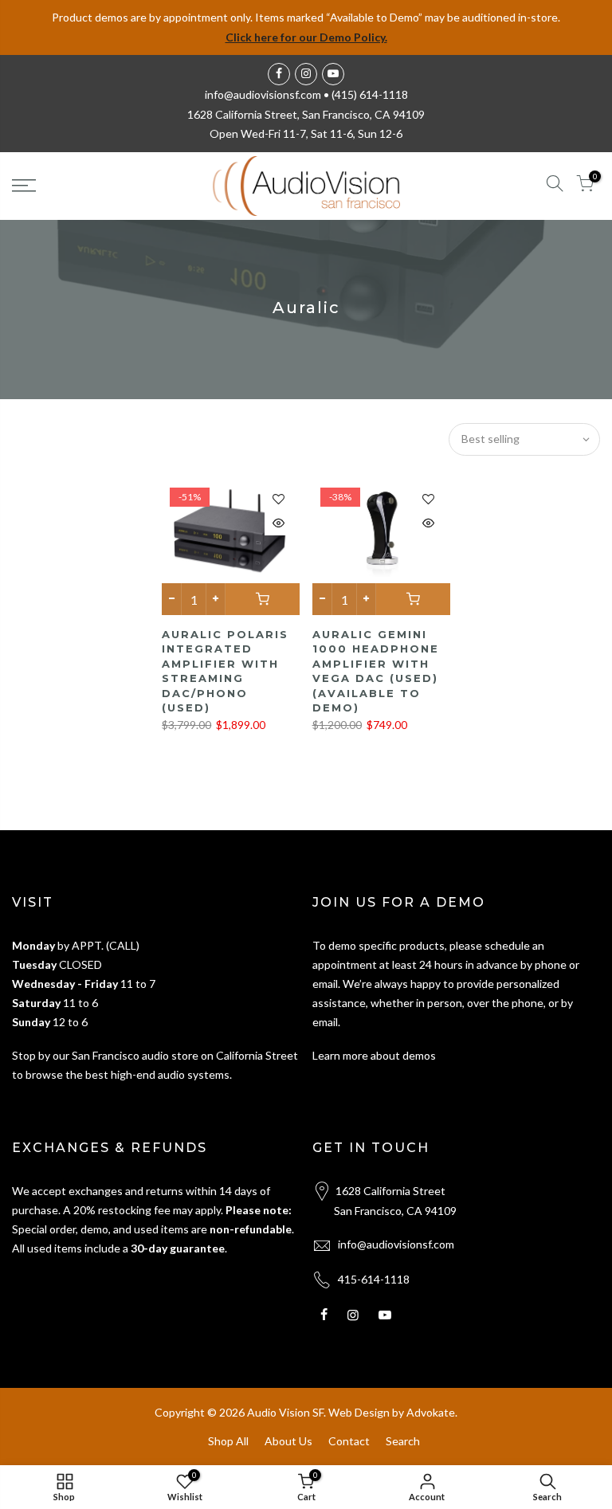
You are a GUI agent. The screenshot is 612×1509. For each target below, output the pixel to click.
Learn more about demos (374, 1055)
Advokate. (431, 1412)
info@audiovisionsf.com (396, 1244)
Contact (349, 1441)
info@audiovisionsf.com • (268, 94)
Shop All (228, 1441)
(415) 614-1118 (370, 94)
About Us (288, 1441)
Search (403, 1441)
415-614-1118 (374, 1279)
